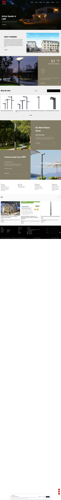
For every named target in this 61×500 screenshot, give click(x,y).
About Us (36, 2)
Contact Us (52, 2)
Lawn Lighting (8, 229)
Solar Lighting (8, 231)
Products (32, 2)
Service (40, 2)
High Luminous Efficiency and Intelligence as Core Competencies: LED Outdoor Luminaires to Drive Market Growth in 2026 (9, 217)
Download (47, 2)
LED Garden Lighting (3, 229)
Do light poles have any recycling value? (47, 216)
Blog (44, 2)
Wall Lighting (2, 231)
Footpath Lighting (8, 230)
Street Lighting (2, 230)
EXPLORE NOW (7, 173)
